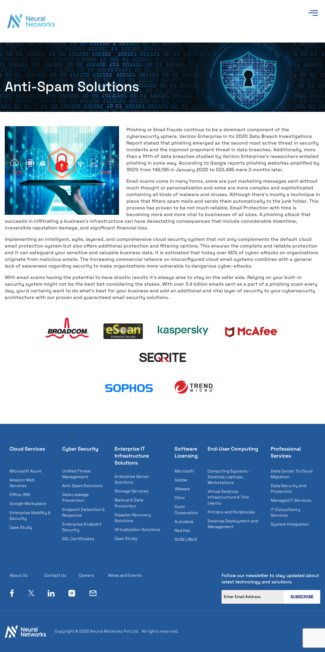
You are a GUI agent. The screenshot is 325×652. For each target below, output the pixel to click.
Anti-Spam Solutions (82, 485)
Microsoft (184, 471)
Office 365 (20, 494)
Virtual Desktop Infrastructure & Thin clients (228, 497)
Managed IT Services (291, 500)
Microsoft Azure (26, 471)
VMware (182, 489)
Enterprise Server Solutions (132, 479)
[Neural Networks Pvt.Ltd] (31, 21)
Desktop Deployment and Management (233, 523)
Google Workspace (28, 503)
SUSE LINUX (186, 539)
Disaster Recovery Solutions (133, 517)
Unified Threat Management (76, 473)
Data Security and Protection (288, 488)
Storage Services (132, 491)
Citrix (180, 497)
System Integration (290, 524)
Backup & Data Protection (129, 502)
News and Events (125, 575)
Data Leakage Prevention (75, 497)
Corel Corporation (186, 509)
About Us (19, 575)
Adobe (181, 480)
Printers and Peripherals (231, 512)
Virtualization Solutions (137, 529)
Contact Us (55, 575)
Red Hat (182, 530)
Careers (86, 575)
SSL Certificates (78, 538)
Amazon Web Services (22, 482)
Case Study (21, 527)
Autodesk (184, 521)
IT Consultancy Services (285, 512)
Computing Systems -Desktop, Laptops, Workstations (229, 476)
